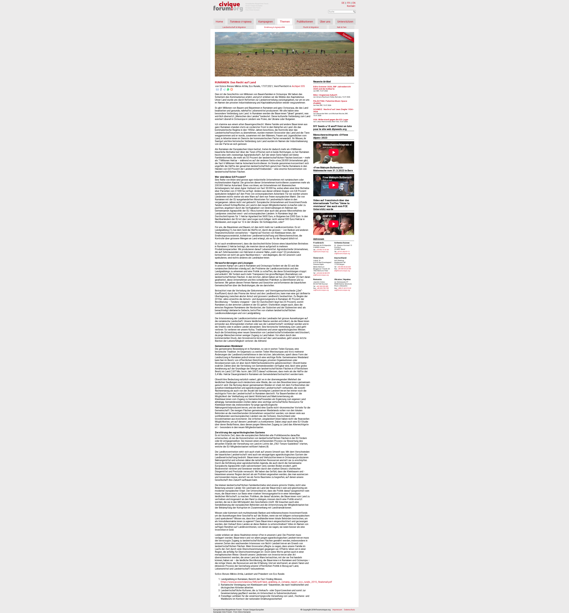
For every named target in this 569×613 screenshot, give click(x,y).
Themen (285, 21)
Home (219, 21)
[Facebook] (221, 89)
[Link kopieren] (231, 89)
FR (348, 2)
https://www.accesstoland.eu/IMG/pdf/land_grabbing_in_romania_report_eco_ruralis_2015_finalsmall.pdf (276, 582)
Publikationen (305, 21)
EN (353, 2)
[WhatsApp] (228, 89)
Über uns (325, 21)
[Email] (217, 89)
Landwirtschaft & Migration (234, 27)
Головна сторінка (240, 21)
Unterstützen (345, 21)
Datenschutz (349, 610)
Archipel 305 (298, 86)
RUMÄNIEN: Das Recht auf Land (235, 82)
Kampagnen (265, 21)
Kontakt (351, 6)
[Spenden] (343, 38)
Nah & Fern (341, 27)
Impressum (337, 610)
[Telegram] (224, 89)
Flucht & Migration (311, 27)
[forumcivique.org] (240, 14)
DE (343, 2)
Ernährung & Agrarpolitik (274, 27)
